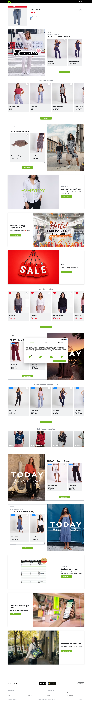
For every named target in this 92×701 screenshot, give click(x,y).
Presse (48, 695)
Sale (10, 292)
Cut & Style (30, 695)
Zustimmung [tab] (32, 342)
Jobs (48, 692)
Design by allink (81, 699)
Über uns (68, 692)
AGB (54, 699)
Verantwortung (70, 695)
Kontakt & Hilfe (10, 695)
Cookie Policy (50, 699)
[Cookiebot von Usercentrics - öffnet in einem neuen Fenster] (62, 339)
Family (57, 699)
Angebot (13, 343)
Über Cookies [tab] (60, 342)
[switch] (40, 357)
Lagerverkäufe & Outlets (32, 692)
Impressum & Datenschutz (42, 699)
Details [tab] (46, 342)
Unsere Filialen (10, 692)
